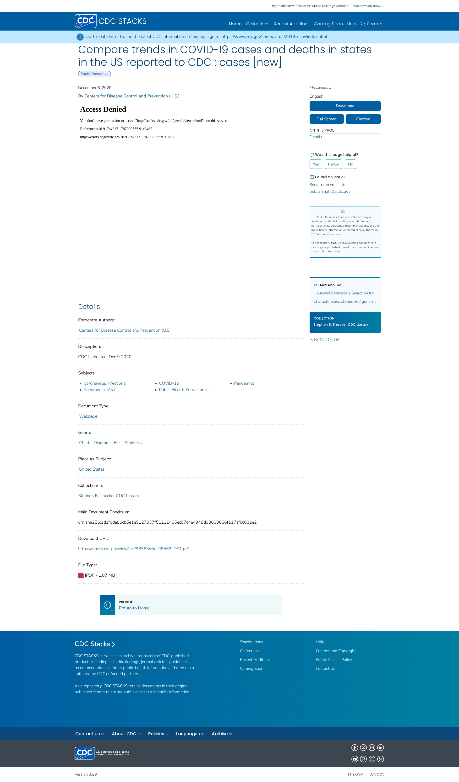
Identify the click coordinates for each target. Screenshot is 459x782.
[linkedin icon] (380, 747)
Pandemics (244, 383)
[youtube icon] (355, 759)
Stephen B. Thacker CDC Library (108, 496)
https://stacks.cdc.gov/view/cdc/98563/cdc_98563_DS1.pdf (133, 549)
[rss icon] (380, 759)
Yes (316, 164)
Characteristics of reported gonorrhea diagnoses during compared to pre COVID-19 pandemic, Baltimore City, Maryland (345, 301)
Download (345, 106)
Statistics (133, 443)
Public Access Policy (334, 659)
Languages (188, 734)
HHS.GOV (355, 774)
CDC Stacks (92, 644)
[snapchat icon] (372, 759)
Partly (333, 164)
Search (374, 24)
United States (92, 469)
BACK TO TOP (326, 339)
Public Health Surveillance (183, 390)
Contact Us (325, 668)
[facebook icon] (355, 747)
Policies (156, 734)
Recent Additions (292, 24)
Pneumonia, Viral (99, 390)
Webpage (88, 416)
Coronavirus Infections (105, 383)
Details (316, 137)
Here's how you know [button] (366, 6)
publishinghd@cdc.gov (330, 191)
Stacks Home (251, 642)
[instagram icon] (372, 747)
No (350, 164)
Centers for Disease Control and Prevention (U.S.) (132, 96)
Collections (257, 24)
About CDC (124, 734)
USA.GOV (377, 774)
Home (235, 24)
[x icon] (363, 747)
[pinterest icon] (363, 759)
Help (352, 24)
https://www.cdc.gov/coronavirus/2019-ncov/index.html (274, 36)
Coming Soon (328, 24)
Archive (220, 734)
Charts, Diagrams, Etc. (99, 443)
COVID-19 (169, 383)
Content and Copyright (336, 651)
